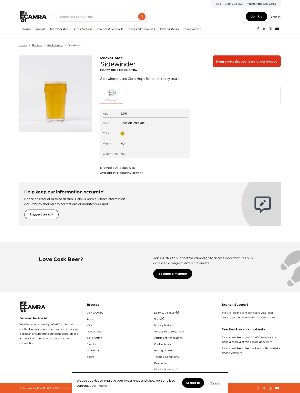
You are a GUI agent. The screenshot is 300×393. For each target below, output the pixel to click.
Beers (90, 356)
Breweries (93, 350)
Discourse (160, 362)
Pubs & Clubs (95, 331)
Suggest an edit (41, 214)
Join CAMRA (95, 312)
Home (23, 44)
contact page (51, 338)
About (90, 318)
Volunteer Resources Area (261, 3)
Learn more (98, 385)
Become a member (172, 273)
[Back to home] (33, 16)
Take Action (94, 337)
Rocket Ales (55, 44)
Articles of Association (168, 337)
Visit (89, 325)
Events (91, 344)
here (272, 317)
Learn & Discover (234, 3)
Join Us (256, 16)
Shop (218, 3)
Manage (215, 382)
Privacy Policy (163, 325)
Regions (37, 44)
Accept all (193, 383)
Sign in (275, 16)
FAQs (33, 338)
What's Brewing (164, 369)
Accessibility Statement (169, 331)
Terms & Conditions (166, 356)
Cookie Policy (162, 344)
